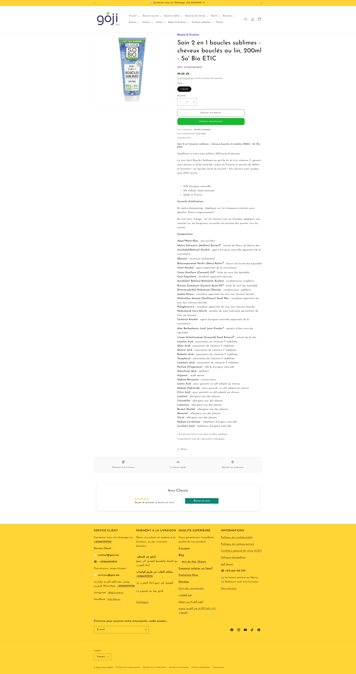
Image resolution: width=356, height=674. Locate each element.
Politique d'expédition (233, 557)
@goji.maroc (115, 592)
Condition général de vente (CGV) (241, 551)
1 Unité (184, 89)
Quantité (181, 96)
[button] (134, 16)
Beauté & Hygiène (188, 34)
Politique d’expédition (201, 667)
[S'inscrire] (145, 629)
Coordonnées (218, 667)
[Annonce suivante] (261, 3)
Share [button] (184, 449)
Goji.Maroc (113, 599)
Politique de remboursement (237, 544)
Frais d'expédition (185, 78)
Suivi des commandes (191, 588)
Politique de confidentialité (237, 537)
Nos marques (229, 588)
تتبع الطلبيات (185, 595)
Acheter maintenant (211, 121)
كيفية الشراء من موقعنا (191, 602)
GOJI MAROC (107, 667)
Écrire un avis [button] (202, 501)
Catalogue (142, 602)
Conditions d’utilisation (179, 667)
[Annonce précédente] (95, 3)
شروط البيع (227, 564)
